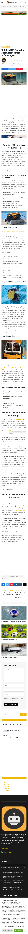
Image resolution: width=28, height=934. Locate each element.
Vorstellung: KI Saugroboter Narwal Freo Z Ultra (14, 728)
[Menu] (2, 2)
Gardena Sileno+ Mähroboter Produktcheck (13, 885)
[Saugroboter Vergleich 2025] (14, 649)
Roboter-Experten (15, 60)
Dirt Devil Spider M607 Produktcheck (12, 887)
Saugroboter (6, 782)
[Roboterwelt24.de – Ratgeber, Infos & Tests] (14, 2)
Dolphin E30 (7, 122)
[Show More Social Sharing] (25, 69)
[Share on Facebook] (5, 69)
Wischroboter (6, 784)
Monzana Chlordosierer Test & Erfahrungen (14, 621)
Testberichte (5, 578)
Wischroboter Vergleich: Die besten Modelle (13, 880)
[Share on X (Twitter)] (12, 69)
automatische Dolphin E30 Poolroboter (14, 231)
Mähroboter (6, 788)
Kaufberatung (11, 576)
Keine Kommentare (7, 65)
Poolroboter (5, 46)
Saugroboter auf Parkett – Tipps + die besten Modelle (7, 594)
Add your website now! (6, 855)
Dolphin (4, 576)
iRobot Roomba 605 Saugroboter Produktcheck (14, 889)
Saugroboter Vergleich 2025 (10, 657)
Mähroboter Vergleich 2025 (10, 639)
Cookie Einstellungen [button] (7, 930)
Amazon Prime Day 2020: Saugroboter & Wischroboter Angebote (12, 877)
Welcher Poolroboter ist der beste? (12, 724)
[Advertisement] (14, 31)
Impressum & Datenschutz (7, 847)
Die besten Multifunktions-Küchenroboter (13, 738)
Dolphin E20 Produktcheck (18, 510)
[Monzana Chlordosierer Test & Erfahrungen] (14, 613)
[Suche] (26, 2)
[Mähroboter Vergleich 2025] (14, 631)
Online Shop (4, 848)
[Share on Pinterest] (19, 69)
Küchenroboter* (7, 790)
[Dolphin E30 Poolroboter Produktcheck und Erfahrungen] (14, 78)
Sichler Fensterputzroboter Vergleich (12, 882)
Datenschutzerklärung (17, 927)
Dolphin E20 (17, 505)
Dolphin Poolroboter (6, 117)
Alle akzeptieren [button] (18, 930)
